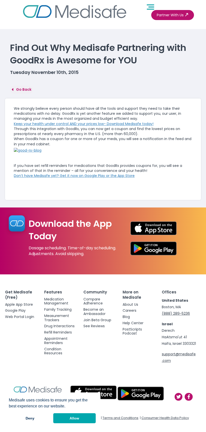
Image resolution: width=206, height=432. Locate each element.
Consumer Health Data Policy (165, 417)
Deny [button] (30, 418)
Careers (129, 310)
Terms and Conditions (120, 417)
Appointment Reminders (56, 340)
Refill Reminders (58, 332)
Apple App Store (19, 304)
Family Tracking (58, 309)
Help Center (133, 323)
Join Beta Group (97, 319)
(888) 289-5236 (176, 313)
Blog (126, 316)
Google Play (15, 310)
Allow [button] (74, 418)
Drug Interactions (59, 326)
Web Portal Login (19, 316)
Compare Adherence (93, 301)
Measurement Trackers (56, 317)
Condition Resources (53, 351)
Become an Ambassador (94, 311)
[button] (172, 15)
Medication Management (56, 301)
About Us (130, 304)
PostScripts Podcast (132, 331)
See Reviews (94, 326)
